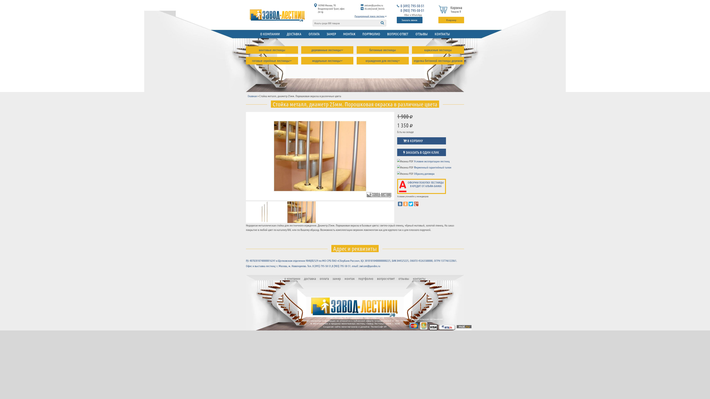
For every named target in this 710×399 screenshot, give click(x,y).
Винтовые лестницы (272, 50)
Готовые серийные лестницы (271, 61)
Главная (252, 96)
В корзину (451, 20)
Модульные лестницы (326, 61)
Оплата (314, 34)
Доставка (294, 34)
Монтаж (349, 34)
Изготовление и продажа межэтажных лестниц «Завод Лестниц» (348, 324)
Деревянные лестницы (326, 50)
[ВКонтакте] (400, 204)
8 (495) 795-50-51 (412, 6)
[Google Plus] (416, 204)
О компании (270, 34)
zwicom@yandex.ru (373, 5)
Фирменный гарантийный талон (432, 167)
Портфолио (371, 34)
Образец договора (424, 173)
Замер (331, 34)
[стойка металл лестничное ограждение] (320, 156)
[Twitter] (411, 204)
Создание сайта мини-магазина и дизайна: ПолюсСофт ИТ (355, 327)
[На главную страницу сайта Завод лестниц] (277, 15)
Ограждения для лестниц (382, 61)
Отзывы (421, 34)
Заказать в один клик (422, 152)
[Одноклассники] (405, 204)
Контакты (442, 34)
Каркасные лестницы (438, 50)
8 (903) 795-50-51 (412, 10)
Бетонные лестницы (382, 50)
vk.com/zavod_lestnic (374, 8)
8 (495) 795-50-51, (322, 266)
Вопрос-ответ (397, 34)
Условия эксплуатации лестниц (432, 161)
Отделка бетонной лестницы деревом (438, 61)
